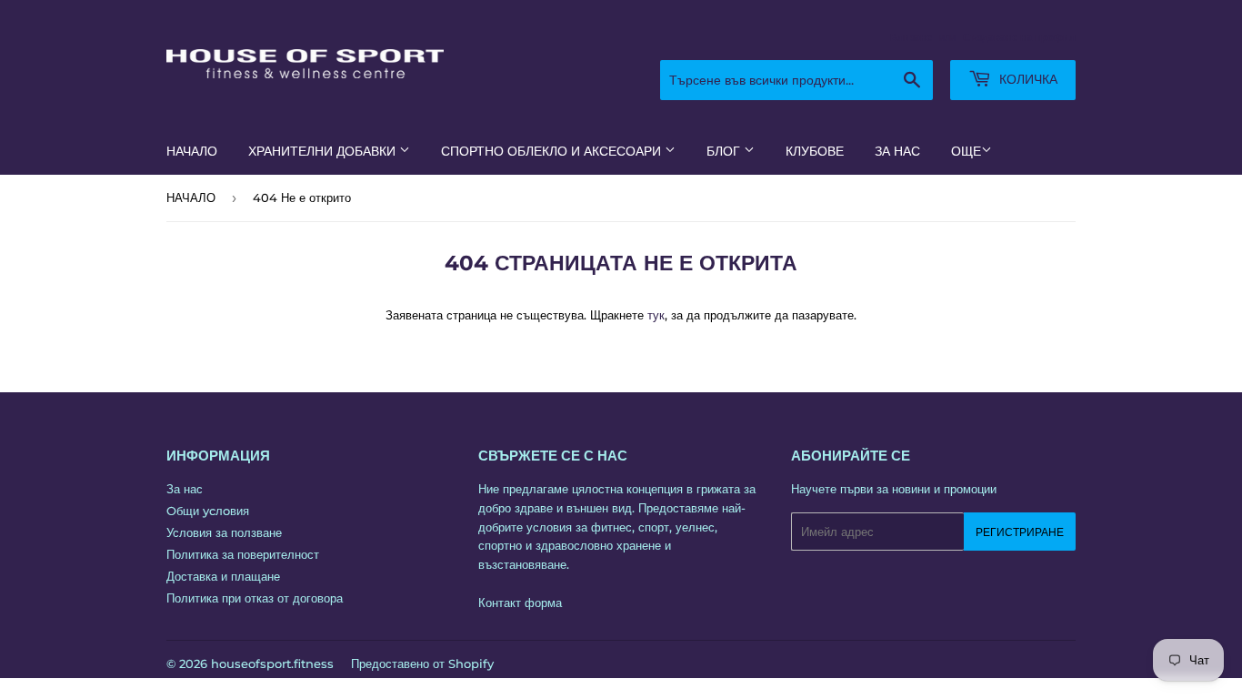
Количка (1026, 79)
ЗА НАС (897, 151)
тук (656, 315)
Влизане (911, 37)
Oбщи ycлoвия (207, 510)
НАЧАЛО (191, 151)
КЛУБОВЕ (815, 151)
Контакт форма (520, 602)
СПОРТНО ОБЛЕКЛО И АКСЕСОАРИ (553, 151)
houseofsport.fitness (272, 663)
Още (966, 151)
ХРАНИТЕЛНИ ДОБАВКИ (323, 151)
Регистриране (1020, 532)
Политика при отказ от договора (254, 598)
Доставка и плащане (223, 576)
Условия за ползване (224, 532)
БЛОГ (725, 151)
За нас (184, 488)
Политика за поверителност (242, 554)
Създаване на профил (1019, 37)
